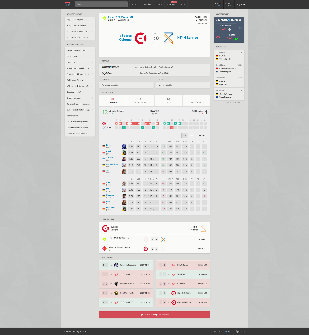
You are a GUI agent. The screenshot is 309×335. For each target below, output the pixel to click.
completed (221, 47)
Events (159, 4)
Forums (135, 4)
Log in (240, 4)
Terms (84, 331)
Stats (183, 4)
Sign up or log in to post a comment (154, 315)
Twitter (231, 331)
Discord (241, 331)
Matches (147, 4)
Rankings (171, 3)
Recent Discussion (75, 45)
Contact (67, 331)
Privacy (76, 331)
